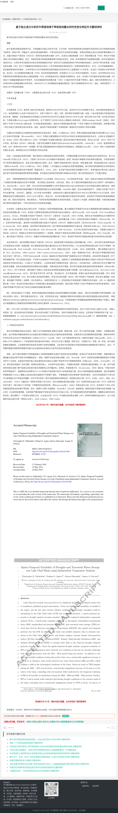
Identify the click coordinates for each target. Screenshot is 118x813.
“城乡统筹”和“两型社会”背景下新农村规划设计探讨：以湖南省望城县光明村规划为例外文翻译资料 (49, 764)
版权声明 (85, 786)
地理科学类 (16, 19)
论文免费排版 (78, 722)
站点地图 (82, 810)
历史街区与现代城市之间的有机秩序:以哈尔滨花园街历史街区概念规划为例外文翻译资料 (46, 746)
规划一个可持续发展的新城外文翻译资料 (26, 743)
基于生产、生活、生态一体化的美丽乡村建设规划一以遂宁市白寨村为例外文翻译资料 (45, 757)
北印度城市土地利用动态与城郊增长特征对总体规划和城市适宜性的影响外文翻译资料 (45, 753)
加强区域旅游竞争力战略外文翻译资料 (25, 760)
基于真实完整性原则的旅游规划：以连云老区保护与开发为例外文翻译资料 (40, 739)
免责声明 (95, 786)
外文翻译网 (6, 19)
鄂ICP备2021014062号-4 (68, 810)
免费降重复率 (65, 722)
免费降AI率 (54, 722)
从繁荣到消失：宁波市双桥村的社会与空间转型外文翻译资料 (34, 771)
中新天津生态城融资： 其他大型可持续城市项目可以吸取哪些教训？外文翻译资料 (43, 750)
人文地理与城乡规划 (29, 19)
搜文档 (101, 8)
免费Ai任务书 (42, 722)
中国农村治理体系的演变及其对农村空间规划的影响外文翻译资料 (36, 767)
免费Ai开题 (31, 722)
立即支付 (65, 716)
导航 (12, 2)
